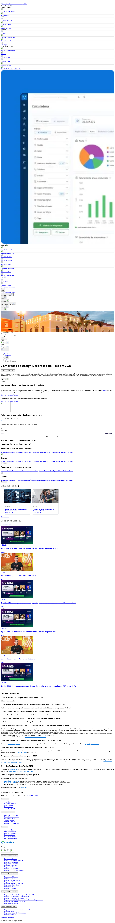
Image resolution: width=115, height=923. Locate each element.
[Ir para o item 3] (4, 608)
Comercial (19, 452)
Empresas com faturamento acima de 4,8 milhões (18, 910)
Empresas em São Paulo (11, 877)
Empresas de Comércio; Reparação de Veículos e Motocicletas (22, 895)
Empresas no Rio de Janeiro (12, 880)
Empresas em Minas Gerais (12, 878)
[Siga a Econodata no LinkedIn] (5, 852)
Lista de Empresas (6, 57)
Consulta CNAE (5, 61)
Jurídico (30, 452)
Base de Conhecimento (7, 275)
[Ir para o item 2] (3, 608)
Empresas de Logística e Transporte (14, 870)
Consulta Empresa (6, 65)
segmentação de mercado (92, 744)
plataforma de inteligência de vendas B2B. (21, 771)
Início (6, 353)
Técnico (67, 452)
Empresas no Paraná (10, 882)
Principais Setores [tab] (16, 419)
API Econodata (5, 15)
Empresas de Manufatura (11, 863)
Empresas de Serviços (10, 859)
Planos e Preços (8, 807)
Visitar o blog (5, 517)
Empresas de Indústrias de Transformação (16, 898)
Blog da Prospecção (6, 260)
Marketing (36, 452)
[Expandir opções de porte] (7, 347)
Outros (71, 452)
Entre (2, 288)
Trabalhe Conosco (6, 285)
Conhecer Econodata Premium (9, 395)
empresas (104, 390)
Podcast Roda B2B (6, 249)
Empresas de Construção (11, 868)
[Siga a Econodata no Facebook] (8, 852)
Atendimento (13, 452)
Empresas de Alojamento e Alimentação (15, 901)
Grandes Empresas (6, 28)
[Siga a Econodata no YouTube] (12, 852)
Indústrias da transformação (8, 37)
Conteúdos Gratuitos (6, 257)
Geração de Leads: (10, 782)
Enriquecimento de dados (8, 253)
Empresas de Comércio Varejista (13, 860)
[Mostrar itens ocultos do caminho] (6, 357)
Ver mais (3, 379)
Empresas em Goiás (10, 888)
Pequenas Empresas (6, 20)
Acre (6, 359)
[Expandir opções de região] (7, 342)
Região (3, 340)
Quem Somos (4, 281)
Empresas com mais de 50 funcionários (15, 913)
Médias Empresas (6, 24)
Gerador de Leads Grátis (8, 50)
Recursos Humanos (44, 452)
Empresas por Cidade (10, 914)
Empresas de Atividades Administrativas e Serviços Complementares (23, 900)
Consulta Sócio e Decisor (8, 69)
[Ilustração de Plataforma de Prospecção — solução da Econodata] (57, 157)
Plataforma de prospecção (8, 11)
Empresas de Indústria (10, 865)
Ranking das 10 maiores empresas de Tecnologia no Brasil (16, 510)
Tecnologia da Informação (57, 452)
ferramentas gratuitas (14, 744)
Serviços (3, 33)
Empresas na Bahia (9, 886)
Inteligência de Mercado (7, 268)
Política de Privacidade (7, 917)
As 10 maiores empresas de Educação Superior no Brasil (44, 510)
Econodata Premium (32, 795)
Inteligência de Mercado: (11, 781)
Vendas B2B (13, 769)
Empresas (8, 355)
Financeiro (25, 452)
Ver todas (18, 69)
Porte (2, 344)
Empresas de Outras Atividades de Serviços (16, 896)
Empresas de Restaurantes (11, 867)
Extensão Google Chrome (11, 817)
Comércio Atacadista (6, 41)
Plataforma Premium (10, 803)
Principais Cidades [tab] (6, 419)
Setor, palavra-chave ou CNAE (9, 336)
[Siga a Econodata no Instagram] (2, 852)
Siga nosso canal (7, 525)
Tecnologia (4, 44)
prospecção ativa (22, 752)
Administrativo (5, 452)
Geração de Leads (6, 264)
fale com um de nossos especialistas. (35, 737)
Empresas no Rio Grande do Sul (13, 883)
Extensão (3, 54)
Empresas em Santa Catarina (12, 885)
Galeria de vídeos (6, 272)
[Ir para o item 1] (1, 608)
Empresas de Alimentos (11, 862)
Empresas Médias (9, 911)
